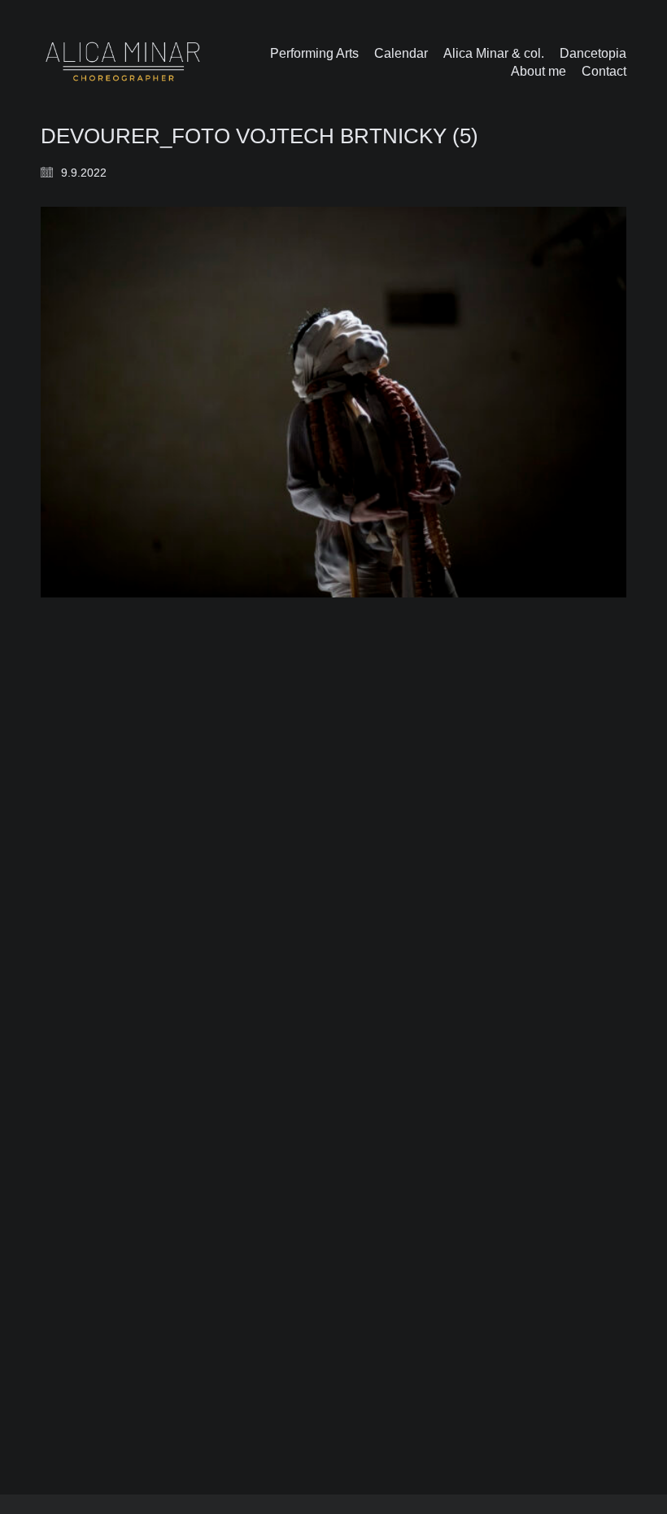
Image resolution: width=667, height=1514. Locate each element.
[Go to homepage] (123, 62)
